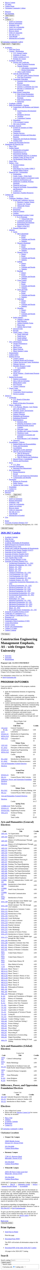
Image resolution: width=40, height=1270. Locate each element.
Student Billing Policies (20, 170)
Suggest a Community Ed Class (27, 87)
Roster (23, 237)
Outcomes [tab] (8, 657)
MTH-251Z (5, 736)
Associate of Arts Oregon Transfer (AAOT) (19, 550)
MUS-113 (4, 973)
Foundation (12, 487)
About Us (8, 396)
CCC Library (17, 208)
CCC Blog (16, 464)
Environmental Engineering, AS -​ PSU (21, 595)
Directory (8, 12)
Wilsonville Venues (23, 206)
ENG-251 (4, 929)
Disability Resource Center (22, 366)
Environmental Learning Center (23, 215)
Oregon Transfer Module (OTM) (15, 559)
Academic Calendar (15, 103)
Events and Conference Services (23, 200)
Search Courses (10, 625)
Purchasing (12, 479)
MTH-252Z (5, 752)
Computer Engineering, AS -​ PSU (20, 578)
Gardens (16, 213)
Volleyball (20, 299)
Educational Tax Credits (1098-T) (24, 168)
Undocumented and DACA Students (25, 155)
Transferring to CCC (19, 152)
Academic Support (15, 126)
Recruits (15, 330)
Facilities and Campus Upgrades (27, 431)
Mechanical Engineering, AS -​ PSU (20, 606)
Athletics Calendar (23, 319)
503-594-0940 (9, 1177)
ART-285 (4, 871)
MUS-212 (4, 982)
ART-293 (4, 878)
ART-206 (4, 845)
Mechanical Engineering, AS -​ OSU (20, 604)
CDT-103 (4, 745)
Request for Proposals (20, 481)
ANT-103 (3, 1058)
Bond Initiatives (18, 420)
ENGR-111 (5, 734)
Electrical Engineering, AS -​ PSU (20, 591)
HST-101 (4, 945)
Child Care (16, 371)
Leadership (12, 397)
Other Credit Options (24, 72)
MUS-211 (4, 980)
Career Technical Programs (26, 64)
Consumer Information (16, 466)
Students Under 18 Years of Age (23, 157)
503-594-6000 (9, 1146)
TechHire (20, 116)
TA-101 (3, 1005)
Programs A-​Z (9, 617)
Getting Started (14, 148)
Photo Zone (21, 325)
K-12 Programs (22, 217)
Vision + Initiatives (15, 405)
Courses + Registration (16, 51)
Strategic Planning (19, 414)
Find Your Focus (14, 49)
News (11, 463)
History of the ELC (23, 226)
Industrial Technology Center (26, 423)
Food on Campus (18, 211)
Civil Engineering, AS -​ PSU (18, 576)
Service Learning (18, 394)
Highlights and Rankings (21, 416)
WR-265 (4, 1037)
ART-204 (4, 837)
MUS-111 (4, 969)
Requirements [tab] (9, 659)
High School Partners (24, 100)
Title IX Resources (23, 453)
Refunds (16, 167)
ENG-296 (4, 943)
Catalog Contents (10, 630)
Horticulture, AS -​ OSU (16, 598)
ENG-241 (4, 927)
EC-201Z (4, 748)
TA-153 (3, 1017)
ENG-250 (4, 918)
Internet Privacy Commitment (22, 459)
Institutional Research (20, 418)
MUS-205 (4, 976)
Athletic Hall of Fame (24, 327)
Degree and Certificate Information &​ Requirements (21, 548)
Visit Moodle (13, 36)
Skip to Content (10, 2)
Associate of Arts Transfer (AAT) (15, 552)
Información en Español (17, 38)
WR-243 (4, 1028)
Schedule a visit (14, 25)
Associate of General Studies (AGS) (16, 556)
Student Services (14, 356)
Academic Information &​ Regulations (17, 543)
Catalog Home (9, 6)
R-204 (3, 998)
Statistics (24, 241)
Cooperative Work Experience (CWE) (17, 621)
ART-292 (4, 875)
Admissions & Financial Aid (14, 144)
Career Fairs (17, 390)
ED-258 (3, 1097)
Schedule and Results (28, 239)
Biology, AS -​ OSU (15, 567)
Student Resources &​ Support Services (17, 544)
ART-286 (4, 873)
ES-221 (3, 1101)
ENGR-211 (5, 775)
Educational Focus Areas (13, 546)
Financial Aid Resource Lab (22, 180)
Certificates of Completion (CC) (15, 613)
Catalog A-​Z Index (11, 628)
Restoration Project (23, 224)
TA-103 (3, 1010)
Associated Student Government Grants (26, 178)
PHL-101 (4, 987)
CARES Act (17, 191)
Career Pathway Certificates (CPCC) (17, 615)
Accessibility (21, 368)
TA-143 (3, 1014)
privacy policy (24, 1215)
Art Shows (16, 345)
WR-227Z (4, 813)
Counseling (17, 369)
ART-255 (4, 860)
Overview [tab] (8, 656)
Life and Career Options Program (28, 75)
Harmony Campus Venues (25, 202)
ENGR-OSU (5, 810)
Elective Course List (23, 1112)
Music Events (17, 347)
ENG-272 (4, 937)
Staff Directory (22, 321)
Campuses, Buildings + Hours (19, 198)
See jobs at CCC (14, 34)
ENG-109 (4, 906)
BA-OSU (4, 790)
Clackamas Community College (15, 8)
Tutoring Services (19, 133)
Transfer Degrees (22, 66)
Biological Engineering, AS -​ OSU (20, 565)
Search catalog (5, 1260)
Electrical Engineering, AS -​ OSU (20, 589)
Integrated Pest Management (22, 468)
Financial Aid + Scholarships (18, 172)
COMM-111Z (5, 806)
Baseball (20, 271)
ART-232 (4, 848)
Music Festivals (18, 349)
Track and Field (22, 289)
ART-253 (4, 857)
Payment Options (18, 165)
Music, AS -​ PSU (14, 608)
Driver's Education (23, 85)
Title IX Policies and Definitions (27, 457)
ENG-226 (4, 925)
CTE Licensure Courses (21, 122)
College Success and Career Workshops (26, 362)
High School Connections (21, 92)
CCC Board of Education (21, 399)
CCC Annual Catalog (20, 53)
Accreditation (17, 448)
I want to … (13, 496)
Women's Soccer (22, 252)
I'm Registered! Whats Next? (22, 159)
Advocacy (16, 440)
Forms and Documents (20, 446)
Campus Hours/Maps (12, 1148)
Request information (15, 23)
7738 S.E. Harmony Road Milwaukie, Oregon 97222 (13, 1157)
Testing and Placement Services (19, 142)
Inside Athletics (18, 317)
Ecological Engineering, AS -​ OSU (20, 585)
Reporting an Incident (24, 455)
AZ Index (8, 4)
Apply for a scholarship (16, 27)
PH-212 (3, 793)
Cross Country (22, 280)
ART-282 (4, 864)
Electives (4, 766)
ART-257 (4, 862)
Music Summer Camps (20, 351)
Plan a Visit (12, 146)
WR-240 (4, 1021)
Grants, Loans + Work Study (22, 176)
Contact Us (12, 489)
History (23, 235)
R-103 (3, 1078)
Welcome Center (22, 429)
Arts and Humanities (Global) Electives (14, 763)
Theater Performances (20, 343)
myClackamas (9, 13)
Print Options (5, 634)
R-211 (3, 1001)
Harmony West (22, 422)
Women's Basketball (23, 243)
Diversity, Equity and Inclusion (23, 410)
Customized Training (24, 118)
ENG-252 (3, 1062)
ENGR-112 (5, 750)
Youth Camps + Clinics (20, 332)
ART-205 (4, 841)
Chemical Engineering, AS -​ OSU (20, 572)
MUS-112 (4, 971)
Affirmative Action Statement (22, 450)
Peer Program (17, 384)
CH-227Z (4, 731)
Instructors (20, 101)
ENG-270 (4, 934)
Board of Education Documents (23, 403)
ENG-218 (4, 923)
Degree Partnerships (27, 70)
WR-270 (4, 1040)
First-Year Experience (24, 77)
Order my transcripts (15, 33)
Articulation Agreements (29, 68)
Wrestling (20, 308)
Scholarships (17, 174)
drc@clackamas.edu (18, 1208)
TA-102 (3, 1007)
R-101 (3, 996)
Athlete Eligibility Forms (25, 323)
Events (11, 196)
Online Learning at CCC (21, 57)
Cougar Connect (18, 358)
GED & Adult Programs (21, 73)
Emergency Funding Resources (23, 193)
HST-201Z (3, 953)
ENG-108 (4, 902)
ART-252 (4, 855)
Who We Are (9, 539)
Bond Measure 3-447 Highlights (27, 438)
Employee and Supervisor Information (25, 476)
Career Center (13, 388)
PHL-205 (4, 992)
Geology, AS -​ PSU (15, 597)
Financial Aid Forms (19, 185)
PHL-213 (3, 1075)
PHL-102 (4, 989)
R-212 (3, 1003)
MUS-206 (4, 978)
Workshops (16, 120)
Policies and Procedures (21, 461)
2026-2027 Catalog (10, 532)
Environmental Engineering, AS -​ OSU (21, 593)
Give (6, 17)
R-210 (3, 1080)
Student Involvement (15, 377)
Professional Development (25, 222)
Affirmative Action (24, 1184)
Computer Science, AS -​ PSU (18, 580)
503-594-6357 (5, 1208)
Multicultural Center (19, 383)
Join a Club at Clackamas (21, 381)
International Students (20, 154)
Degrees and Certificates (21, 62)
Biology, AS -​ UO (15, 571)
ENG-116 (4, 909)
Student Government (20, 379)
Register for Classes (19, 59)
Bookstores (16, 209)
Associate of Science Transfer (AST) (17, 554)
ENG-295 (4, 940)
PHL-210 (4, 994)
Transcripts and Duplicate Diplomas (24, 139)
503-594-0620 (9, 1162)
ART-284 (4, 869)
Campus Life (9, 194)
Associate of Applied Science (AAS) (17, 612)
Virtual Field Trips (27, 219)
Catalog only (19, 1267)
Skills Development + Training (19, 105)
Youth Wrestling (22, 340)
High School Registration (25, 94)
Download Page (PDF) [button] (12, 1239)
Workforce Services (23, 114)
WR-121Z (4, 738)
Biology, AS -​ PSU (15, 569)
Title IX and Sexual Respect (22, 451)
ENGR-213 (5, 808)
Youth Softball (22, 338)
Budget (15, 401)
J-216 (3, 966)
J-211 (3, 964)
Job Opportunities (15, 470)
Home (7, 521)
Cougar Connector (19, 386)
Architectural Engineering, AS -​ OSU (21, 563)
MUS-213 (4, 985)
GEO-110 (3, 1071)
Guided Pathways (19, 412)
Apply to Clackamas (15, 21)
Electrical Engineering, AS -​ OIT (19, 587)
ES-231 (3, 1067)
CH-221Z (4, 728)
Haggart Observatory (20, 228)
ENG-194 (4, 914)
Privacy (35, 1184)
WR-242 (4, 1026)
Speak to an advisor (15, 29)
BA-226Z (4, 759)
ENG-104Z (3, 897)
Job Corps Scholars (19, 124)
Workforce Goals (22, 433)
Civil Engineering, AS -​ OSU (18, 574)
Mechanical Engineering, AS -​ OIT (20, 602)
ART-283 (4, 866)
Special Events (18, 329)
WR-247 (4, 1032)
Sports (15, 232)
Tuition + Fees (13, 163)
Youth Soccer (21, 336)
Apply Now (13, 161)
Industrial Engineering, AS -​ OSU (20, 600)
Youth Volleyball (22, 334)
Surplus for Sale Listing (20, 485)
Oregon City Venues (23, 204)
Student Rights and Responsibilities (24, 444)
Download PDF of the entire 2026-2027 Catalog (20, 1248)
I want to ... (9, 19)
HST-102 (4, 947)
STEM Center (17, 140)
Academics (8, 47)
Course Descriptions (11, 623)
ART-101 (4, 833)
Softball (19, 262)
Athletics (12, 230)
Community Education (20, 79)
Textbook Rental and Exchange (23, 360)
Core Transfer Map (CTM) (13, 558)
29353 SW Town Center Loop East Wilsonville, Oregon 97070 (16, 1173)
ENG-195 (4, 916)
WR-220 (4, 1019)
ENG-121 (4, 911)
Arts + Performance (15, 342)
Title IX (12, 1184)
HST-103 (4, 950)
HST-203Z (3, 961)
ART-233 (4, 850)
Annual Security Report (9, 1186)
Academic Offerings (15, 60)
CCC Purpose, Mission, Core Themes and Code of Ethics (25, 408)
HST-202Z (3, 957)
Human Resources (19, 472)
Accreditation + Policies (17, 442)
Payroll (15, 474)
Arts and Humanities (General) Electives (14, 796)
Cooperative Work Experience (23, 392)
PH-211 (3, 777)
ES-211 (3, 1099)
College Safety (14, 355)
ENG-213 (4, 920)
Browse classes (14, 31)
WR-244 (4, 1030)
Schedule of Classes (19, 55)
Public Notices (18, 483)
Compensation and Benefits (22, 477)
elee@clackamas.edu (9, 677)
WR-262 (4, 1035)
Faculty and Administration (13, 626)
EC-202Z (4, 761)
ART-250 (4, 853)
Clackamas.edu (7, 1267)
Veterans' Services (19, 364)
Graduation (16, 131)
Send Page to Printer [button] (11, 1232)
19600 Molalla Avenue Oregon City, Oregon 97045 (14, 1142)
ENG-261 (4, 932)
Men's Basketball (22, 234)
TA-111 (3, 1012)
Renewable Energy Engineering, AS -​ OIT (23, 610)
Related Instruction (11, 619)
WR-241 (4, 1023)
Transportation (13, 353)
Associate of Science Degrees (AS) (16, 523)
